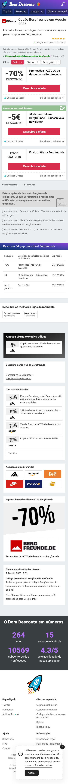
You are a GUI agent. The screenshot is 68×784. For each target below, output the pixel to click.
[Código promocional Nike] (14, 484)
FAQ (4, 743)
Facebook (7, 709)
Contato (6, 748)
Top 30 (7, 11)
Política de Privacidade (49, 743)
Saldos (40, 722)
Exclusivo (21, 11)
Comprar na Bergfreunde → (20, 375)
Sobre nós (8, 739)
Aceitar (31, 772)
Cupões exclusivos (46, 704)
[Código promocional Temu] (52, 474)
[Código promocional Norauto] (33, 484)
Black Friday (43, 726)
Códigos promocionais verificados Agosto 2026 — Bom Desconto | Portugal (21, 5)
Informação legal (45, 739)
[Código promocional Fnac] (52, 484)
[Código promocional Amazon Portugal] (33, 474)
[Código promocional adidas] (14, 474)
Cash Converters (12, 314)
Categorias (37, 11)
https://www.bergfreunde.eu (18, 379)
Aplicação (7, 714)
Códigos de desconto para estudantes (50, 716)
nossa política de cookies (38, 765)
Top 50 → (13, 453)
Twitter (6, 704)
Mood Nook (30, 314)
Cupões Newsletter (46, 709)
